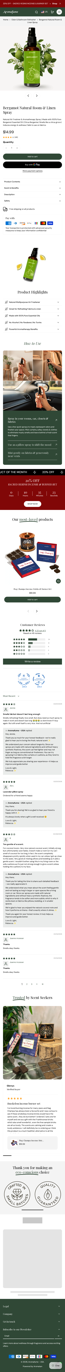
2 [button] (26, 984)
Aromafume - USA (36, 1362)
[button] (32, 157)
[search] (36, 12)
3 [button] (31, 984)
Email (7, 1336)
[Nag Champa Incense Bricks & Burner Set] (32, 555)
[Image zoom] (32, 58)
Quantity (8, 142)
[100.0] (24, 679)
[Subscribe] (58, 1336)
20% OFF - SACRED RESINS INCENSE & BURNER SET (25, 3)
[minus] (6, 148)
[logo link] (17, 1194)
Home (5, 20)
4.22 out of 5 (40, 631)
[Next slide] (36, 95)
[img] (9, 704)
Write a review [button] (33, 661)
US (46, 12)
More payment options (32, 171)
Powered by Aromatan (32, 1366)
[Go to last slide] (28, 95)
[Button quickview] (58, 581)
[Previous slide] (28, 611)
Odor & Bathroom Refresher (23, 20)
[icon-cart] (52, 12)
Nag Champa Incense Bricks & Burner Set (32, 589)
